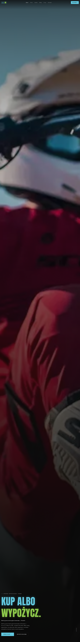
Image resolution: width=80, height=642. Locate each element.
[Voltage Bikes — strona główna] (4, 2)
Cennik (36, 2)
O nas (45, 2)
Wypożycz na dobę (21, 634)
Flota (31, 2)
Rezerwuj (74, 2)
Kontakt (50, 2)
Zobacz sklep (7, 634)
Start (27, 2)
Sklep (40, 2)
